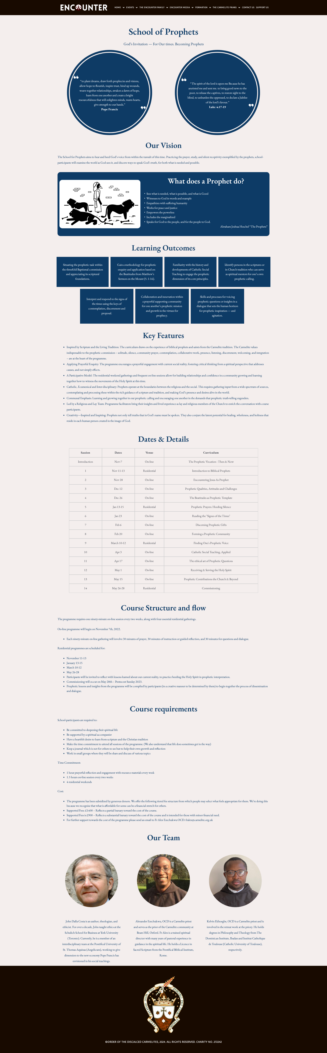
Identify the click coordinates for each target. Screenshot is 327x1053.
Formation (201, 7)
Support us (262, 7)
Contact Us (248, 7)
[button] (119, 7)
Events (130, 7)
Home (117, 7)
